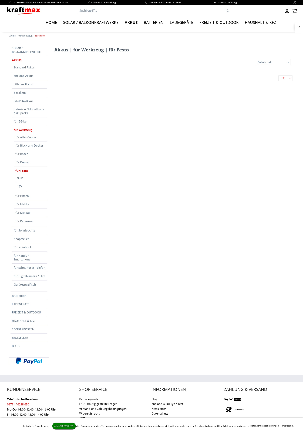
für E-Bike (20, 121)
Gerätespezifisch (25, 284)
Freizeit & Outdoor (26, 312)
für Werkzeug (23, 130)
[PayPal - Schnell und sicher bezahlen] (29, 361)
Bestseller (20, 338)
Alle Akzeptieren (63, 426)
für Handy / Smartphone (22, 257)
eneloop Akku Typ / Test (167, 404)
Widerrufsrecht (89, 413)
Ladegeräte (20, 304)
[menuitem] (292, 2)
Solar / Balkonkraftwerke (26, 50)
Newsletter (159, 409)
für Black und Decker (29, 145)
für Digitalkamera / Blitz (29, 276)
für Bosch (21, 154)
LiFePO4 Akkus (23, 101)
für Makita (22, 204)
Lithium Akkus (23, 84)
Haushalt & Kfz (23, 321)
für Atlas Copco (25, 137)
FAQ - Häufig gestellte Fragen (98, 404)
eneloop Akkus (23, 76)
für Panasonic (24, 221)
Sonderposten (23, 329)
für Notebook (23, 247)
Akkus (16, 60)
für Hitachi (22, 196)
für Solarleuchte (24, 230)
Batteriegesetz (88, 399)
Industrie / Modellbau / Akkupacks (29, 111)
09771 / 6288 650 (18, 404)
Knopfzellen (21, 239)
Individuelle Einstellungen (35, 426)
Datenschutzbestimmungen (264, 425)
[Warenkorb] (294, 10)
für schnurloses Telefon (29, 268)
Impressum (288, 425)
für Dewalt (22, 162)
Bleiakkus (20, 93)
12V (19, 186)
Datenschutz (160, 413)
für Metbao (23, 213)
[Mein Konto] (287, 10)
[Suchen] (227, 10)
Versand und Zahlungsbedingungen (103, 409)
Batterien (19, 296)
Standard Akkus (24, 67)
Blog (16, 346)
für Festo (21, 171)
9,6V (20, 178)
